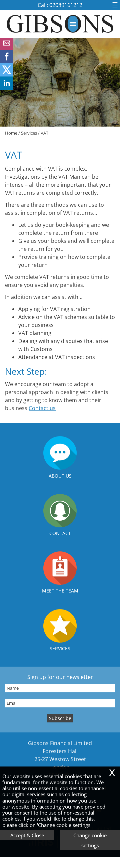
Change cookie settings (90, 840)
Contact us (42, 408)
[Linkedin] (6, 88)
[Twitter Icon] (6, 74)
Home (11, 133)
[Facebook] (6, 61)
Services (29, 133)
